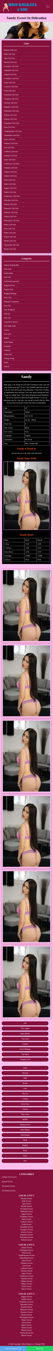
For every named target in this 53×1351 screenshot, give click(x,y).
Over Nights (25, 1028)
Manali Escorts (26, 1330)
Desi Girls (7, 334)
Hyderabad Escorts (26, 1237)
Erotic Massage (25, 1049)
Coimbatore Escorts (26, 1276)
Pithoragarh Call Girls (11, 220)
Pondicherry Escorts (26, 1302)
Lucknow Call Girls (11, 87)
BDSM (25, 1119)
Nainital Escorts (26, 1307)
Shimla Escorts (26, 1328)
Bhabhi (6, 338)
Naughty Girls (25, 1059)
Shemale (25, 1073)
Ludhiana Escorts (26, 1268)
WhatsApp (39, 1348)
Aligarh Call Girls (10, 74)
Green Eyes (25, 1104)
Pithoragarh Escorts (26, 1317)
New (25, 1161)
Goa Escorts (26, 1266)
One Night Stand (10, 326)
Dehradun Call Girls (11, 200)
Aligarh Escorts (26, 1214)
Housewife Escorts (8, 1186)
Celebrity (7, 350)
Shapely (25, 1145)
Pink (25, 1088)
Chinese (25, 1109)
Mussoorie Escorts (26, 1310)
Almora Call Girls (10, 216)
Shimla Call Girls (10, 237)
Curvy (25, 1156)
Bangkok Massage (10, 293)
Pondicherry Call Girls (12, 196)
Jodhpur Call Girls (10, 176)
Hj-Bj (25, 1140)
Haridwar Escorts (26, 1312)
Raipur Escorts (26, 1320)
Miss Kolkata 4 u (28, 1344)
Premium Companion (11, 302)
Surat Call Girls (9, 139)
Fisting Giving (9, 358)
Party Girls (8, 297)
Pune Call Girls (9, 127)
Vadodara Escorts (27, 1263)
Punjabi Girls (8, 289)
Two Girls (25, 1039)
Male (25, 1078)
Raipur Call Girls (10, 225)
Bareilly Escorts (26, 1206)
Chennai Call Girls (10, 119)
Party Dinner (25, 1130)
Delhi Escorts (26, 1201)
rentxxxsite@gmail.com (13, 1348)
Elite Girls (7, 269)
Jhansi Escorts (26, 1219)
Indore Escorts (26, 1289)
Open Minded (25, 1034)
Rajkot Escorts (26, 1325)
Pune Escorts (26, 1253)
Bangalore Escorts (26, 1235)
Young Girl (8, 354)
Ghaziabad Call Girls (11, 95)
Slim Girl (7, 318)
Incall (6, 362)
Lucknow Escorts (26, 1222)
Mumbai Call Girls (10, 50)
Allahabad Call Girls (11, 70)
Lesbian (25, 1099)
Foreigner (7, 346)
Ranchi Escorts (26, 1335)
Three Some (25, 1114)
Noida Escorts (26, 1224)
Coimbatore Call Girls (11, 164)
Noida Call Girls (9, 91)
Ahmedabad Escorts (26, 1258)
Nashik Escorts (26, 1299)
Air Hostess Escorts (8, 1191)
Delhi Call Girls (9, 54)
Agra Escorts (26, 1204)
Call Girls (7, 277)
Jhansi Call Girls (9, 83)
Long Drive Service (11, 322)
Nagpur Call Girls (10, 188)
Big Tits (25, 1094)
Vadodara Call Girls (11, 143)
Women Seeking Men (11, 265)
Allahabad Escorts (26, 1211)
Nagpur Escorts (26, 1297)
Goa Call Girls (9, 147)
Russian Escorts (7, 1182)
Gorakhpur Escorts (26, 1217)
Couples (25, 1044)
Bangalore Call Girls (11, 107)
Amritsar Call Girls (10, 156)
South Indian (8, 273)
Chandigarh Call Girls (11, 123)
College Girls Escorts (9, 1177)
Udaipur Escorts (26, 1281)
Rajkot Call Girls (10, 233)
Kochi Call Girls (9, 180)
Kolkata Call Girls (10, 115)
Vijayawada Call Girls (11, 245)
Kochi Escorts (26, 1286)
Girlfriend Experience (11, 281)
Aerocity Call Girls (10, 103)
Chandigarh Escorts (26, 1250)
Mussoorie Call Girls (11, 208)
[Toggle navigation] (47, 6)
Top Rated (25, 1054)
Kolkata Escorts (26, 1240)
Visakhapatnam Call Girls (13, 131)
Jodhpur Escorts (26, 1284)
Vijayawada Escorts (26, 1333)
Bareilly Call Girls (10, 62)
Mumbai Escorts (26, 1198)
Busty (25, 1150)
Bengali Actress (9, 285)
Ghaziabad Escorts (26, 1227)
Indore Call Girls (10, 184)
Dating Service (25, 1125)
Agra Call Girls (9, 58)
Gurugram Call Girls (11, 99)
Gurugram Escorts (26, 1229)
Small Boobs (25, 1135)
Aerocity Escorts (26, 1232)
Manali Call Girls (10, 241)
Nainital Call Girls (10, 204)
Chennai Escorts (26, 1248)
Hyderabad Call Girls (11, 111)
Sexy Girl (7, 306)
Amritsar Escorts (26, 1271)
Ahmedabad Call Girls (11, 135)
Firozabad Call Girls (11, 66)
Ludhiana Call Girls (11, 152)
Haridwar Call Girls (11, 212)
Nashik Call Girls (10, 192)
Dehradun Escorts (26, 1304)
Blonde (25, 1083)
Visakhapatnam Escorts (26, 1255)
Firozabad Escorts (26, 1209)
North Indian (8, 342)
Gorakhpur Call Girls (11, 78)
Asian (25, 1068)
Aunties (6, 330)
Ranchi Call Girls (10, 249)
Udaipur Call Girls (10, 172)
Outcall (6, 366)
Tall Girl (7, 314)
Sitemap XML (40, 1344)
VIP (25, 1023)
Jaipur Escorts (26, 1273)
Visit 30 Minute (9, 310)
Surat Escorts (26, 1260)
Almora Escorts (26, 1315)
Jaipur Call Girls (9, 160)
